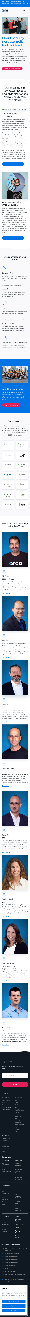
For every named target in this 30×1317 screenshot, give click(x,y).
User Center (19, 1224)
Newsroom (4, 1231)
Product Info (5, 1199)
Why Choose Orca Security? (12, 164)
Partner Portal (17, 1231)
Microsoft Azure (18, 1169)
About (3, 1219)
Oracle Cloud (18, 1175)
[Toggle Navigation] (27, 10)
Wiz (16, 1194)
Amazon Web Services (18, 1166)
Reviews (4, 1227)
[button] (27, 4)
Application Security (19, 1127)
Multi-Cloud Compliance (18, 1113)
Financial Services (6, 1138)
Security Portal (18, 1220)
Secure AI (4, 1102)
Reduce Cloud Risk (6, 1100)
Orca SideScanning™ (5, 1164)
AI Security (17, 1129)
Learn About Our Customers (12, 238)
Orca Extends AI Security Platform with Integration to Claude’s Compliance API (13, 2)
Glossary (4, 1197)
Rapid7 (16, 1203)
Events (3, 1204)
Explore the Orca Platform (12, 68)
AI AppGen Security (19, 1124)
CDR (16, 1118)
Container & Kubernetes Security (19, 1110)
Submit (15, 1084)
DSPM (16, 1131)
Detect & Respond (6, 1109)
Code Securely (5, 1104)
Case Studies (5, 1201)
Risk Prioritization (6, 1174)
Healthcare (4, 1148)
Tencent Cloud (18, 1179)
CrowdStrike (18, 1192)
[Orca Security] (6, 11)
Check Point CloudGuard (18, 1197)
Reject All (13, 1306)
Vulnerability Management (18, 1121)
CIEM (16, 1107)
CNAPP (17, 1100)
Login (17, 1227)
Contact (17, 1216)
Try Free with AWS (20, 1236)
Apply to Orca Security (11, 405)
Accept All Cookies (13, 1301)
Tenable (17, 1206)
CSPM (16, 1102)
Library (3, 1189)
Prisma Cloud (18, 1210)
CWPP (16, 1104)
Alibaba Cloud (18, 1177)
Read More (5, 593)
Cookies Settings (14, 1310)
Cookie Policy (16, 1297)
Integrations (18, 1163)
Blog (3, 1191)
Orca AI (4, 1169)
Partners (4, 1222)
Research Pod (5, 1224)
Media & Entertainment (5, 1145)
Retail (3, 1151)
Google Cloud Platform (18, 1172)
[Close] (25, 1287)
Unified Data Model (6, 1171)
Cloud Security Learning (5, 1194)
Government (5, 1143)
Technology (4, 1140)
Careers (4, 1229)
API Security (18, 1116)
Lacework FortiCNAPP (18, 1200)
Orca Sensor (5, 1167)
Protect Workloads (6, 1107)
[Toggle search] (24, 10)
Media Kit (4, 1234)
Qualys (16, 1208)
